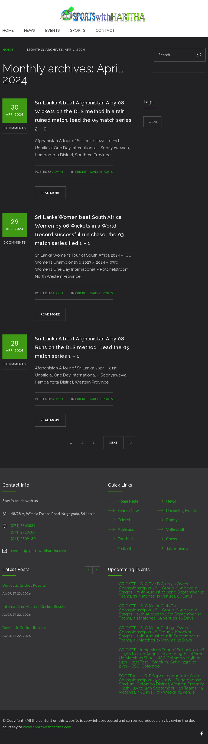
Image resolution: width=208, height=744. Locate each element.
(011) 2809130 (23, 538)
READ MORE (50, 193)
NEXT (113, 442)
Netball (124, 548)
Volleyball (175, 529)
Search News (129, 510)
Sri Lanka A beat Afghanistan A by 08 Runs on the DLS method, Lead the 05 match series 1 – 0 (82, 347)
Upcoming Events (181, 510)
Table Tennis (177, 548)
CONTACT (105, 30)
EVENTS (52, 30)
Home (8, 49)
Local (152, 122)
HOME (8, 30)
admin (57, 172)
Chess (171, 538)
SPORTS (77, 30)
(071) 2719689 (23, 532)
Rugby (172, 519)
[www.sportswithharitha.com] (104, 13)
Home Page (128, 501)
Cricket (82, 172)
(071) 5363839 (23, 525)
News (171, 501)
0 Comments (15, 128)
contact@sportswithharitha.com (38, 550)
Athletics (126, 529)
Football (125, 538)
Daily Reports (101, 172)
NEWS (29, 30)
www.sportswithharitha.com (47, 726)
